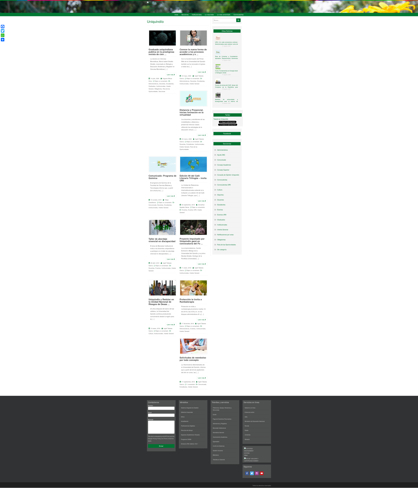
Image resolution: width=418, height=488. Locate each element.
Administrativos (153, 84)
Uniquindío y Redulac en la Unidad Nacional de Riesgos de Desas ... (161, 302)
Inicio (176, 14)
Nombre (150, 406)
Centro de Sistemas (218, 446)
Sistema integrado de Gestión (190, 408)
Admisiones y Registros (220, 423)
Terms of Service (169, 438)
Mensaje (150, 420)
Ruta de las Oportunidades (226, 245)
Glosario (247, 439)
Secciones (185, 14)
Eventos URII (192, 210)
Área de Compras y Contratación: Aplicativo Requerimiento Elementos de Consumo (226, 58)
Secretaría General (218, 432)
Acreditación (184, 421)
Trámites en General (219, 459)
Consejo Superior (223, 170)
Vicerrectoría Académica (220, 437)
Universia (247, 435)
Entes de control (249, 412)
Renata (247, 426)
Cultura (151, 333)
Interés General (194, 84)
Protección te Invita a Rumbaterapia (191, 300)
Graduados (152, 86)
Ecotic (214, 414)
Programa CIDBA (186, 439)
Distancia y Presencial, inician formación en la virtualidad (191, 112)
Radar (246, 430)
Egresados (216, 441)
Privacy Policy (157, 438)
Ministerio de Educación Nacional (255, 421)
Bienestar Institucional (219, 428)
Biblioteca (216, 455)
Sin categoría (221, 249)
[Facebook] (2, 26)
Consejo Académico (224, 165)
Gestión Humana (218, 450)
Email (150, 413)
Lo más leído (209, 14)
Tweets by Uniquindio (220, 119)
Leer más (170, 74)
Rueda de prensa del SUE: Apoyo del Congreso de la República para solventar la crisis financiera (226, 87)
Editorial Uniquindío (187, 412)
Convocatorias (239, 14)
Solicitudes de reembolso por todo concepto (193, 359)
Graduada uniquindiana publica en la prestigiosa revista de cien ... (161, 52)
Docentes (162, 84)
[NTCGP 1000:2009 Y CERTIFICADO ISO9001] (252, 459)
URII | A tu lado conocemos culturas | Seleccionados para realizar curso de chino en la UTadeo (226, 44)
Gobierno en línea (250, 408)
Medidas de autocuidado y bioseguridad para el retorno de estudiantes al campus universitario (226, 101)
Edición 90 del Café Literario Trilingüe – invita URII (193, 178)
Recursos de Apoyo (187, 430)
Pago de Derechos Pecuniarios (222, 419)
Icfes (246, 417)
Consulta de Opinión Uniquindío (228, 175)
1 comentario (191, 384)
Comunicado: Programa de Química (162, 177)
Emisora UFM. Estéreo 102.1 (189, 444)
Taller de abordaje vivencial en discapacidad (162, 240)
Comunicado (152, 205)
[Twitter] (2, 31)
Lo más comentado (223, 14)
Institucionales (197, 14)
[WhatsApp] (2, 35)
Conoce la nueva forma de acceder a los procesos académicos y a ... (193, 52)
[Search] (238, 20)
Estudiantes (170, 84)
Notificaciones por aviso (225, 234)
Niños (183, 417)
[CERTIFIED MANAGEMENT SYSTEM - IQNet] (249, 452)
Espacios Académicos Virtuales (190, 435)
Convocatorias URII (224, 185)
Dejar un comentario (161, 81)
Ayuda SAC (221, 155)
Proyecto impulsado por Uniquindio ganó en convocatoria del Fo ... (192, 241)
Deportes (220, 195)
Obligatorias (158, 89)
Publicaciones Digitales (188, 426)
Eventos (184, 210)
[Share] (2, 39)
